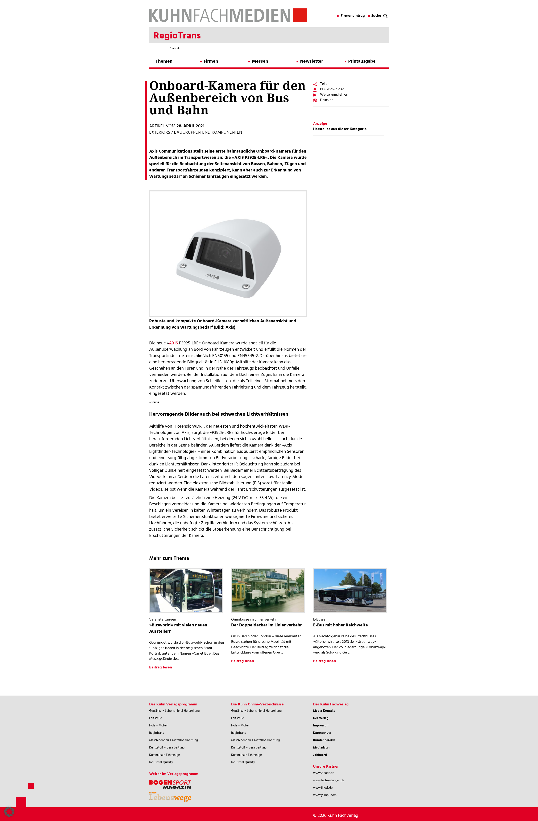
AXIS (173, 343)
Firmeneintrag (353, 16)
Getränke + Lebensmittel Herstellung (174, 710)
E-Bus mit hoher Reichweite (340, 625)
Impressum (321, 725)
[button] (9, 812)
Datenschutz (322, 732)
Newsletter (311, 61)
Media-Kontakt (324, 710)
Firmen (211, 61)
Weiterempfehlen (334, 95)
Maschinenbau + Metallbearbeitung (173, 740)
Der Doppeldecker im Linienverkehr (266, 625)
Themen (164, 61)
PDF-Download (332, 89)
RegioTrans (156, 732)
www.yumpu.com (324, 795)
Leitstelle (155, 718)
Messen (260, 61)
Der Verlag (320, 718)
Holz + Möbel (158, 725)
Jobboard (320, 755)
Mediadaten (321, 747)
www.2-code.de (323, 773)
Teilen (325, 84)
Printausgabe (362, 61)
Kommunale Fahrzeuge (164, 755)
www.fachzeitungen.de (328, 780)
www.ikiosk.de (323, 787)
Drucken (327, 100)
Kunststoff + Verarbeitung (167, 747)
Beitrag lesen (160, 667)
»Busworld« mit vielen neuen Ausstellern (178, 628)
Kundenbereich (324, 740)
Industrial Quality (161, 762)
